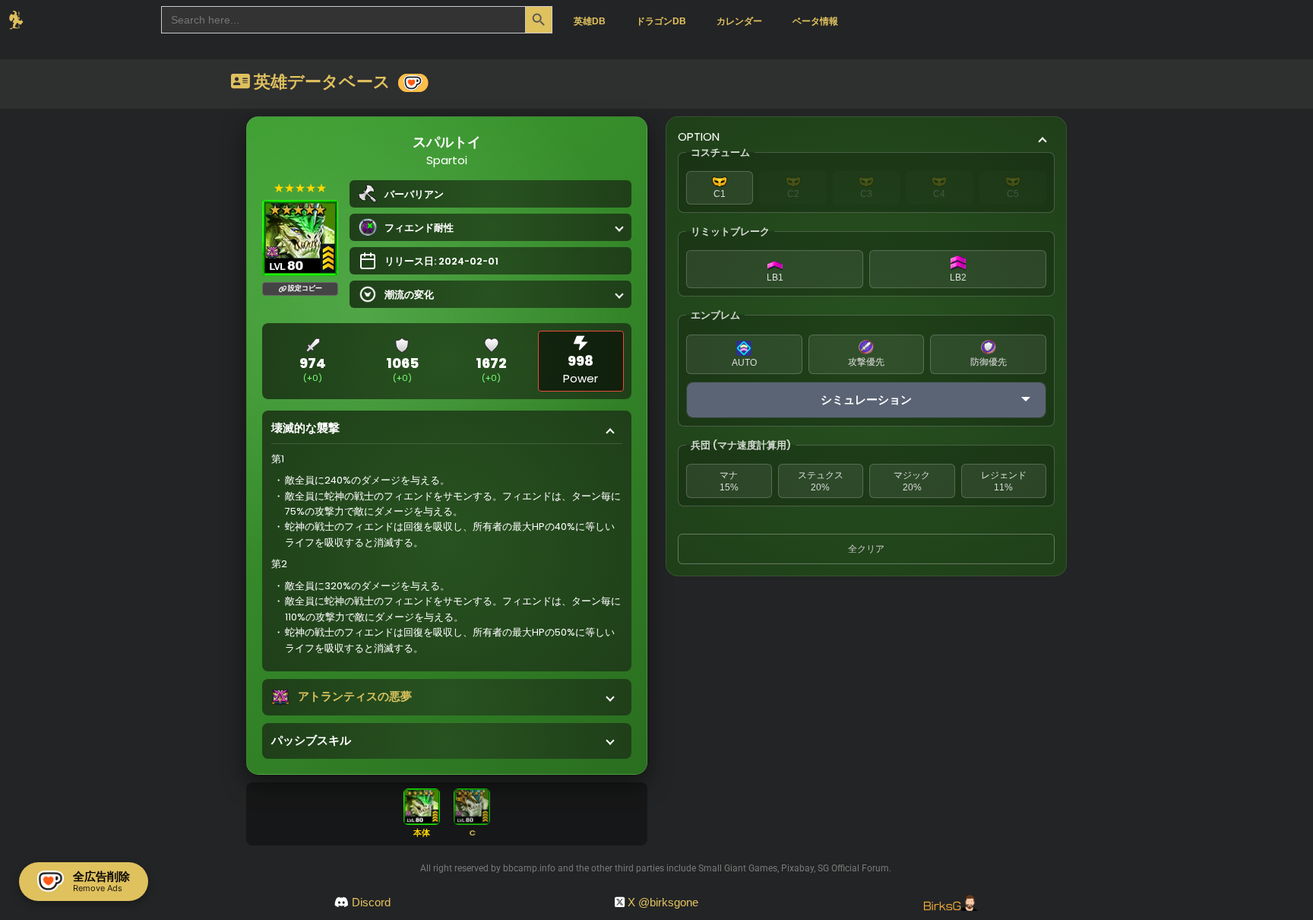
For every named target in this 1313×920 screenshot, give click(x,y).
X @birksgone (663, 902)
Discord (371, 902)
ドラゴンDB (661, 21)
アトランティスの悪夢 (355, 696)
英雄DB (590, 21)
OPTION (699, 136)
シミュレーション (866, 400)
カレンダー (739, 21)
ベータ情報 (815, 21)
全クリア (866, 549)
